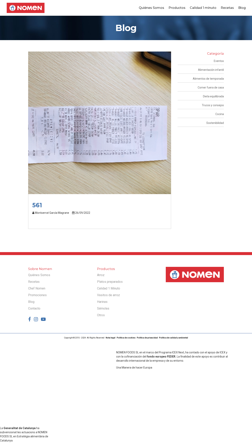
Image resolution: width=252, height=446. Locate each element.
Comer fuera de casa (211, 87)
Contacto (34, 308)
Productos (177, 8)
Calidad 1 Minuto (108, 288)
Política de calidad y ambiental (173, 338)
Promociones (37, 295)
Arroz (101, 275)
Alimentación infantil (211, 69)
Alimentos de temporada (208, 78)
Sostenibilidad (215, 122)
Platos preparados (110, 282)
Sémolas (103, 308)
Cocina (219, 114)
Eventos (219, 61)
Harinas (102, 302)
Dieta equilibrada (213, 96)
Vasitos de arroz (108, 295)
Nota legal (110, 338)
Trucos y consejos (213, 105)
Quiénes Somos (151, 8)
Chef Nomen (36, 288)
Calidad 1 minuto (203, 8)
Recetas (227, 8)
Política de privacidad (147, 338)
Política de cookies (126, 338)
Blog (242, 8)
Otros (101, 315)
